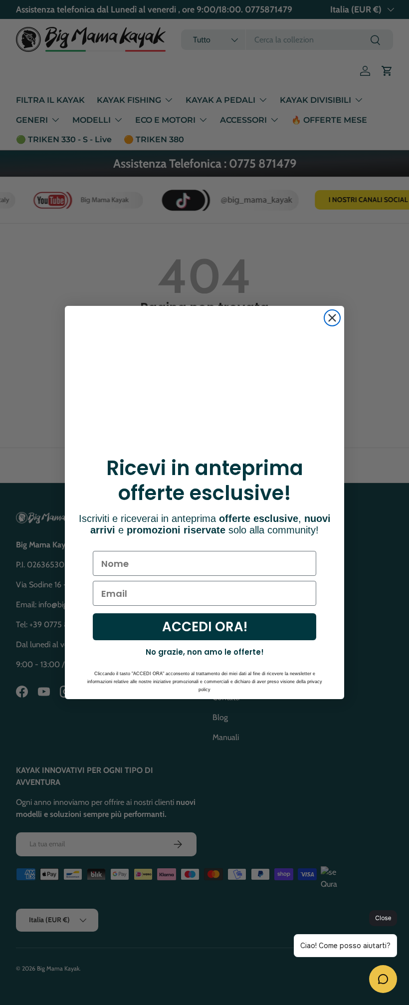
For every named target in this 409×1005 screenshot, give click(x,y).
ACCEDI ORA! (204, 627)
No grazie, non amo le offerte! (205, 652)
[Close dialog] (332, 318)
